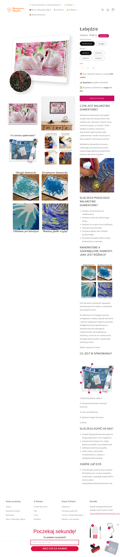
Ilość (81, 63)
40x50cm (98, 53)
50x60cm (85, 58)
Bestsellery (10, 515)
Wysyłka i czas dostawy (70, 519)
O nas (36, 515)
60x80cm (98, 58)
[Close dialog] (118, 524)
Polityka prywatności (70, 511)
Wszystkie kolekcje (13, 511)
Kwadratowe (87, 44)
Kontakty (37, 519)
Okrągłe (101, 44)
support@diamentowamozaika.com (105, 513)
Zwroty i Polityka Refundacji (72, 515)
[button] (102, 9)
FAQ (35, 511)
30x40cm (85, 53)
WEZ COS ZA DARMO (54, 548)
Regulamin (66, 507)
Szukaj (8, 507)
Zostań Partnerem (41, 507)
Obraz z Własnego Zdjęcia (15, 519)
